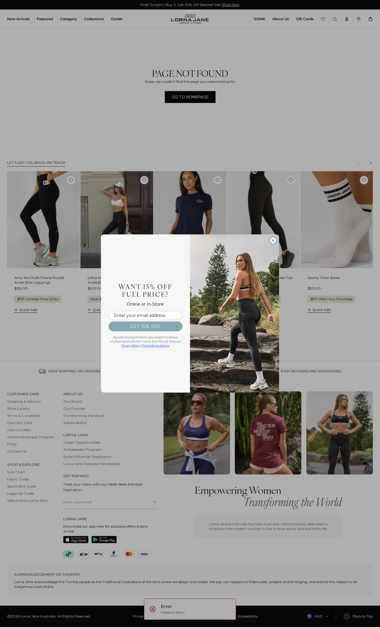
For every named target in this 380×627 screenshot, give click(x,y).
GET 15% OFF (145, 326)
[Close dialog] (273, 240)
